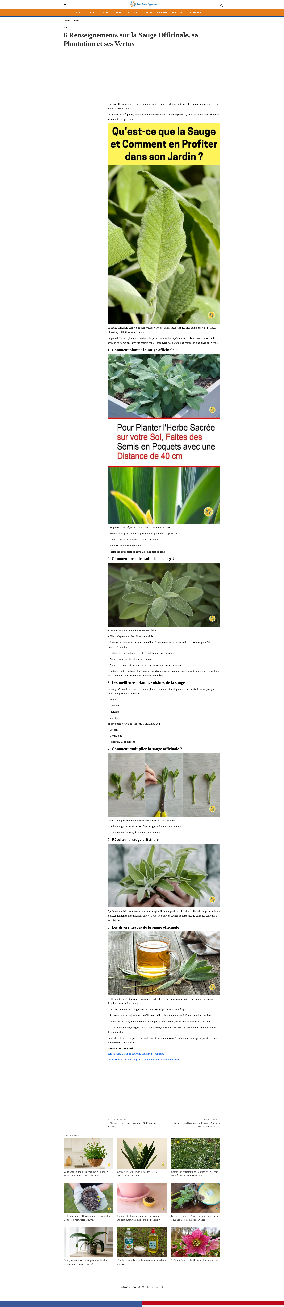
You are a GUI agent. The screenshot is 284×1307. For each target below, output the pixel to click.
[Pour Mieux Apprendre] (143, 4)
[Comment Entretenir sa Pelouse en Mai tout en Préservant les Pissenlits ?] (195, 1153)
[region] (142, 71)
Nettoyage (133, 13)
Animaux (162, 13)
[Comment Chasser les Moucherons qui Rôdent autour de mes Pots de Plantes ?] (142, 1198)
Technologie (197, 13)
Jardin (148, 13)
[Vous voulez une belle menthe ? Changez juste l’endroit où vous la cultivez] (88, 1153)
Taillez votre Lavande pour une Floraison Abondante (136, 1053)
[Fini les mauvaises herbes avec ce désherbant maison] (142, 1242)
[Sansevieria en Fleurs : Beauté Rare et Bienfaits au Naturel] (142, 1153)
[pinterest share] (213, 1303)
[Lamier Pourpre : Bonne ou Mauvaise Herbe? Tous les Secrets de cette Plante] (195, 1198)
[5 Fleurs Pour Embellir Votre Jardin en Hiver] (195, 1242)
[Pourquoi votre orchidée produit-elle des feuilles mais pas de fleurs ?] (88, 1242)
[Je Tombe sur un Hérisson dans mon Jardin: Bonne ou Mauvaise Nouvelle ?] (88, 1198)
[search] (221, 5)
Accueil (81, 13)
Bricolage (178, 13)
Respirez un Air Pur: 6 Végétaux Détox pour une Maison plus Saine (144, 1059)
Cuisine (117, 13)
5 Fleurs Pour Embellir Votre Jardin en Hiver (195, 1260)
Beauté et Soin (99, 13)
